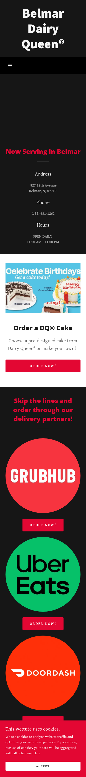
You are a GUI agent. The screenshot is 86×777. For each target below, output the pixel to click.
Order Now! (43, 366)
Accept (43, 766)
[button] (10, 65)
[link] (43, 28)
